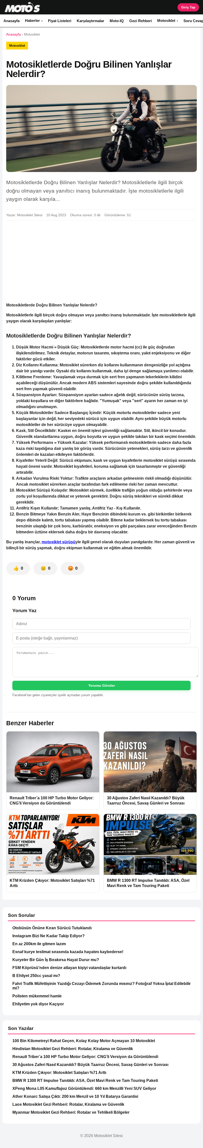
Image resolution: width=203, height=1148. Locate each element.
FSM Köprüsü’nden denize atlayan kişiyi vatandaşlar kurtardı (69, 968)
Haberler (32, 20)
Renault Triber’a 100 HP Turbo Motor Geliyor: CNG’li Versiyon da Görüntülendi (85, 1057)
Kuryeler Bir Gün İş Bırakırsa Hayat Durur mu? (55, 960)
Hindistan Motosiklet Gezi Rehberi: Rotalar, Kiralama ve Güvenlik (72, 1049)
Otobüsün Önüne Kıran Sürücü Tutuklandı (52, 928)
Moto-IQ (117, 21)
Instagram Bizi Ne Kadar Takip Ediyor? (48, 936)
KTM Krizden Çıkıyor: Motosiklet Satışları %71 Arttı (59, 1072)
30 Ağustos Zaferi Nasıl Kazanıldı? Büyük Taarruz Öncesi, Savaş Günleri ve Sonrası (90, 1065)
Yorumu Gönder (101, 685)
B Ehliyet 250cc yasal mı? (36, 976)
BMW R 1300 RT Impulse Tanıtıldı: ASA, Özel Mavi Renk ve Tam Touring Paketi (85, 1080)
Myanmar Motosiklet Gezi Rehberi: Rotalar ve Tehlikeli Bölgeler (70, 1112)
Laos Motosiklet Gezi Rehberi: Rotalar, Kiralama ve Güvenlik (68, 1104)
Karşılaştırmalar (90, 21)
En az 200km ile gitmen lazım (39, 944)
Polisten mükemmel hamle (37, 996)
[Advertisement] (101, 261)
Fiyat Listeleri (59, 21)
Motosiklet (166, 20)
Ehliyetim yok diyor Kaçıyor (38, 1004)
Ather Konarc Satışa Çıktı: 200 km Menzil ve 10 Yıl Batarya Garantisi (75, 1096)
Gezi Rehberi (140, 21)
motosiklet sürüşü (59, 542)
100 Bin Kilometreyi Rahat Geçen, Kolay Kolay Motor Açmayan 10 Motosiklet (83, 1041)
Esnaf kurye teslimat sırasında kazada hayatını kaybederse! (67, 952)
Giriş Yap (188, 7)
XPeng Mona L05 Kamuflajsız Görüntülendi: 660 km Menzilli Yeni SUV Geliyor (84, 1088)
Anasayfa (11, 21)
